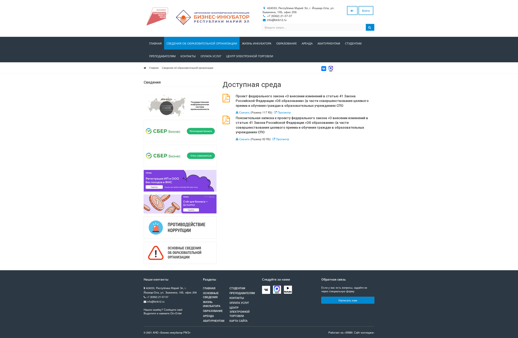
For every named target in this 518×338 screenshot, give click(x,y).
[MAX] (331, 68)
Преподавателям (162, 56)
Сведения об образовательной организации (202, 43)
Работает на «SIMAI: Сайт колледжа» (351, 332)
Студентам (353, 43)
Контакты (188, 56)
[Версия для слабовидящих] (352, 10)
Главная (155, 43)
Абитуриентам (328, 43)
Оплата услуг (211, 56)
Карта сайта (238, 321)
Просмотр (284, 112)
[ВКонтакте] (323, 68)
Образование (286, 43)
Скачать (244, 112)
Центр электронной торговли (249, 56)
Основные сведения (211, 295)
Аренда (307, 43)
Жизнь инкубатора (256, 43)
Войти (366, 10)
